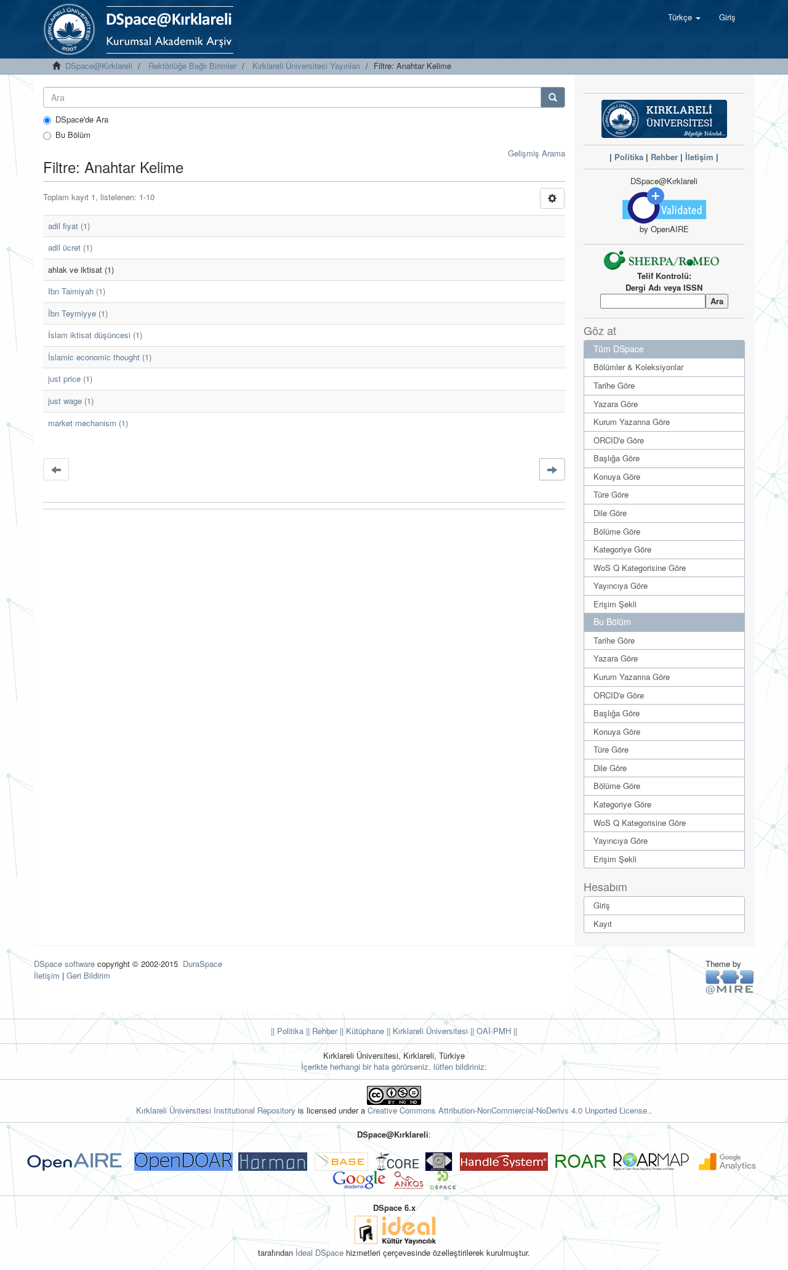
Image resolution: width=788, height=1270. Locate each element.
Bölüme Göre (616, 531)
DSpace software (64, 963)
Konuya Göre (616, 476)
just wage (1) (71, 400)
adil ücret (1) (70, 247)
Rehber (664, 157)
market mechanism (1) (88, 423)
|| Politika (287, 1031)
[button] (684, 17)
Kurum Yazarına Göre (631, 421)
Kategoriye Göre (622, 549)
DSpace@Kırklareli (98, 65)
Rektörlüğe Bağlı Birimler (192, 65)
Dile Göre (610, 513)
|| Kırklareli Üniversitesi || (429, 1031)
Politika (628, 157)
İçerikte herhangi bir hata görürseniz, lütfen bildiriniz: (394, 1066)
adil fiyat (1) (69, 226)
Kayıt (602, 923)
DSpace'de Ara (81, 119)
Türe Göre (611, 494)
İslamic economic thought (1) (99, 357)
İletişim (699, 157)
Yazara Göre (615, 404)
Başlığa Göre (616, 458)
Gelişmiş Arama (536, 153)
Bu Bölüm (72, 134)
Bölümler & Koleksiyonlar (638, 367)
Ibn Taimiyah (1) (76, 291)
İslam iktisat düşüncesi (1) (95, 335)
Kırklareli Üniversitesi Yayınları (306, 65)
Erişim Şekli (615, 604)
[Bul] (553, 97)
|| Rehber (320, 1031)
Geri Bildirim (88, 975)
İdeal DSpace (320, 1252)
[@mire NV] (730, 981)
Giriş (601, 905)
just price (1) (70, 378)
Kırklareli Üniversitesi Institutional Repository (216, 1110)
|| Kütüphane (360, 1031)
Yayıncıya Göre (620, 585)
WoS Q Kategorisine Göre (639, 567)
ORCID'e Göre (618, 440)
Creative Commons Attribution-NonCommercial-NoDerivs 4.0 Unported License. (508, 1110)
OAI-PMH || (495, 1031)
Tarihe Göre (614, 385)
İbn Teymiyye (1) (78, 313)
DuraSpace (202, 963)
